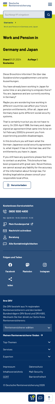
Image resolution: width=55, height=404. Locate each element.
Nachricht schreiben (20, 230)
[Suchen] (48, 14)
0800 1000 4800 (18, 211)
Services (7, 349)
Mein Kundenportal (19, 223)
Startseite (8, 22)
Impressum (9, 366)
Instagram (45, 271)
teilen (10, 285)
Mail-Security (36, 371)
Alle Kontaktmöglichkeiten (23, 243)
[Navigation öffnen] (50, 4)
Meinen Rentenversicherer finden (21, 335)
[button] (40, 398)
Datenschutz (36, 366)
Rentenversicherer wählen (19, 327)
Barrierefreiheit (37, 376)
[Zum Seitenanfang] (49, 398)
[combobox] (24, 14)
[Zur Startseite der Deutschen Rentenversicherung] (17, 4)
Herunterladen (19, 185)
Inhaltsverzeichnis (13, 371)
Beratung (14, 237)
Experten (8, 356)
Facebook (10, 271)
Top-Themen (10, 342)
